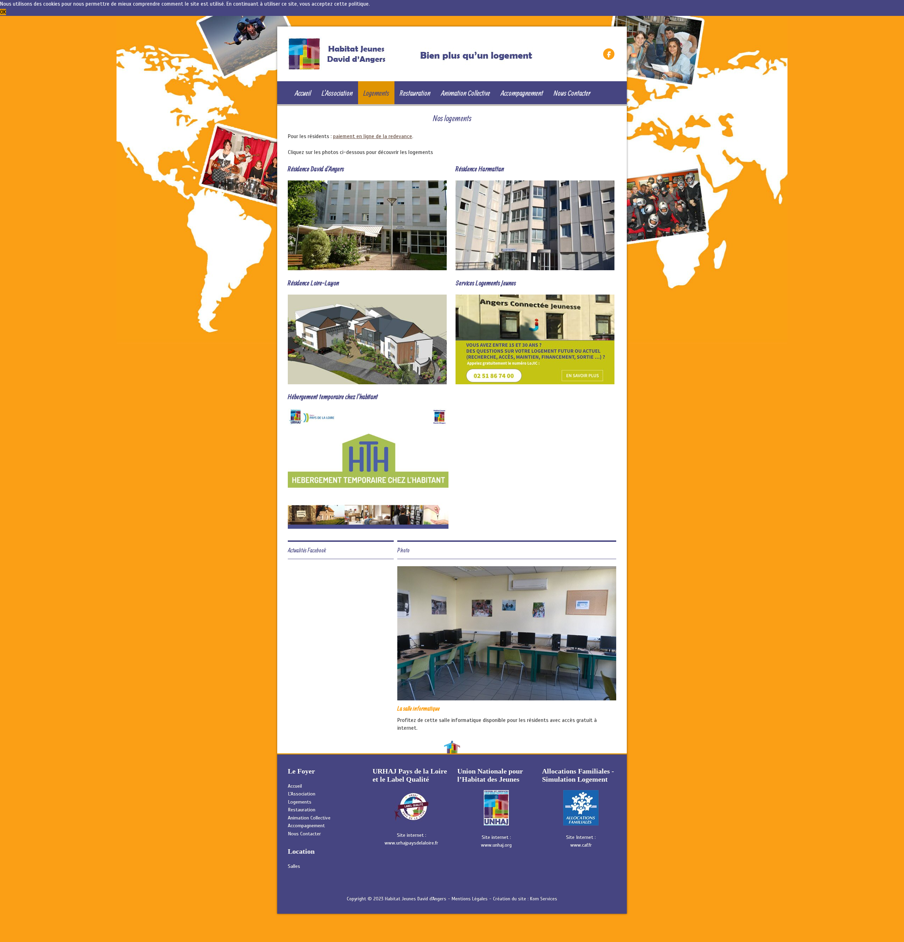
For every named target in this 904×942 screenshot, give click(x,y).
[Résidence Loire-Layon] (367, 339)
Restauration (415, 92)
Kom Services (543, 899)
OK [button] (3, 12)
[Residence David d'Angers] (367, 225)
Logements (376, 92)
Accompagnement (522, 92)
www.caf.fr (581, 845)
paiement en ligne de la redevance (372, 136)
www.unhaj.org (496, 845)
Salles (294, 866)
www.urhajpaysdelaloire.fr (411, 843)
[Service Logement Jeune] (535, 339)
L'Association (337, 92)
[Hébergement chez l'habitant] (368, 468)
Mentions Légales (470, 899)
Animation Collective (465, 92)
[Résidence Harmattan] (535, 225)
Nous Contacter (572, 92)
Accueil (303, 92)
